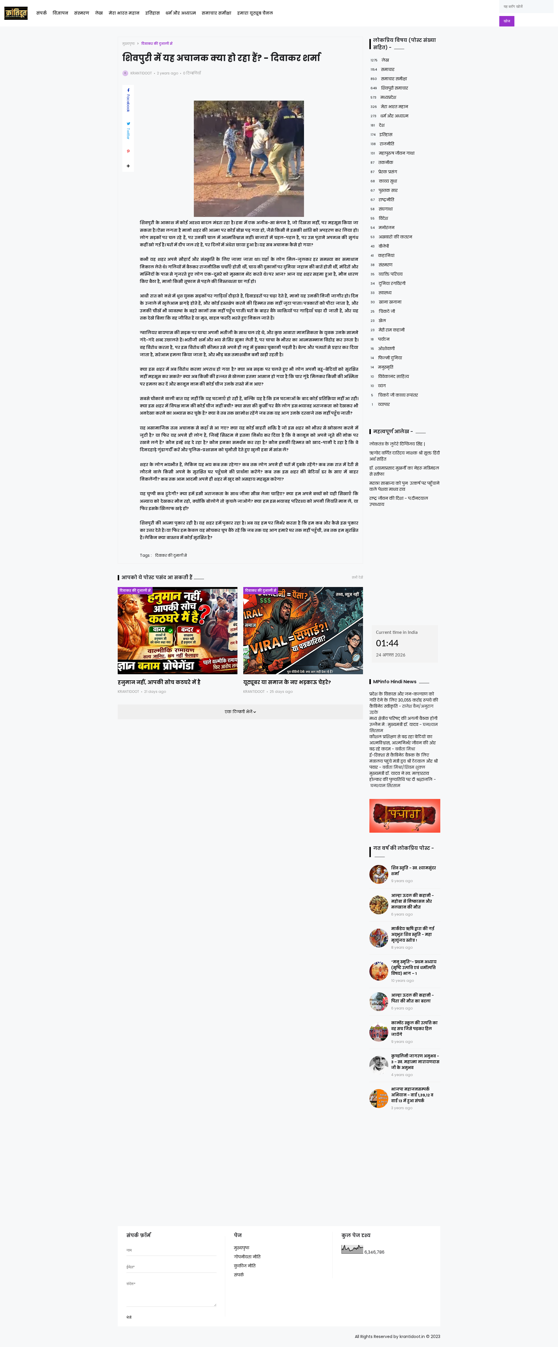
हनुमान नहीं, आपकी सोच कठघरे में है (159, 682)
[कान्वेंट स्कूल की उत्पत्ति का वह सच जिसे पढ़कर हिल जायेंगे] (378, 1032)
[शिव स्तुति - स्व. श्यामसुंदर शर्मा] (378, 874)
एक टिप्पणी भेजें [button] (239, 712)
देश (377, 125)
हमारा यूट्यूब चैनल (255, 13)
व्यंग (378, 386)
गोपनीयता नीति (247, 1257)
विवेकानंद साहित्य (390, 376)
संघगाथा (382, 209)
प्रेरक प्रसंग (384, 172)
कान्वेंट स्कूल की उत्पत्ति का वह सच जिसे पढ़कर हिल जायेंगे (414, 1028)
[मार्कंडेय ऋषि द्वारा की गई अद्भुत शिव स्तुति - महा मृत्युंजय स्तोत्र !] (378, 938)
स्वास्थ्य (381, 293)
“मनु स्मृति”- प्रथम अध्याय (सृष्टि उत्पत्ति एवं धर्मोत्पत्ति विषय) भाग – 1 (414, 967)
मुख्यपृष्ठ (128, 43)
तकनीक (382, 162)
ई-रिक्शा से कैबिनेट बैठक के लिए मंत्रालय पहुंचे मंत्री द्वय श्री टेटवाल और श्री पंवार (403, 761)
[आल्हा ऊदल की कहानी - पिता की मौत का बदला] (378, 1001)
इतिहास (152, 13)
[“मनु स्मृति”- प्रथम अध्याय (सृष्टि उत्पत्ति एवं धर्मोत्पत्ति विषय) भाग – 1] (378, 971)
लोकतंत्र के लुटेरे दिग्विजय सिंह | (397, 444)
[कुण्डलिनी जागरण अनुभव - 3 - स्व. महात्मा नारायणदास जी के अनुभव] (378, 1065)
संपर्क (41, 13)
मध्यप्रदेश (383, 97)
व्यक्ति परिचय (387, 274)
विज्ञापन (60, 13)
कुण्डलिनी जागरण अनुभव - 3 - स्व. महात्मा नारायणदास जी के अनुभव (415, 1062)
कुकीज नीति (244, 1266)
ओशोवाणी (383, 349)
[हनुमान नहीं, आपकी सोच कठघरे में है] (177, 630)
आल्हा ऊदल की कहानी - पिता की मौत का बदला (412, 998)
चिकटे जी (383, 311)
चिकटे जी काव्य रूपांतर (394, 395)
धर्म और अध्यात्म (181, 13)
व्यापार (381, 404)
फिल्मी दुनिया (386, 358)
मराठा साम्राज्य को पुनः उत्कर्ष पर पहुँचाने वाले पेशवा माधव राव (404, 486)
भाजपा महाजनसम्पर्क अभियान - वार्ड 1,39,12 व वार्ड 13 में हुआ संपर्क (412, 1095)
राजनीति (382, 144)
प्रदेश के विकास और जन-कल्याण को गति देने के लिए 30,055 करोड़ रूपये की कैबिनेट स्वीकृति (403, 700)
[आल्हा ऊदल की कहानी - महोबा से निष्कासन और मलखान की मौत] (378, 904)
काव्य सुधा (384, 181)
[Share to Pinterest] (128, 151)
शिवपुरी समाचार (389, 88)
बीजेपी (380, 246)
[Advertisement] (405, 564)
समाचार (382, 69)
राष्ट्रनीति (382, 200)
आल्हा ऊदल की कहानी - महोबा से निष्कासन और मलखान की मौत (412, 901)
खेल (378, 321)
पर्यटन (380, 339)
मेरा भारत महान (124, 13)
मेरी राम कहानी (388, 330)
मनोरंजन (382, 228)
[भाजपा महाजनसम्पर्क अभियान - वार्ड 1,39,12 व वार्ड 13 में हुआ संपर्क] (378, 1098)
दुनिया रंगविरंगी (388, 283)
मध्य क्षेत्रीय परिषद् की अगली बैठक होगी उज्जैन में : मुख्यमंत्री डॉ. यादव (403, 721)
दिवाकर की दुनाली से (157, 43)
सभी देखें (357, 577)
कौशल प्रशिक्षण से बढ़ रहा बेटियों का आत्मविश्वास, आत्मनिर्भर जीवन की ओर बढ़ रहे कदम (402, 743)
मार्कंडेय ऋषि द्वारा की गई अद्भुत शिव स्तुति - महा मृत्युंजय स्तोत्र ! (412, 934)
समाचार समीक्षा (216, 13)
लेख (99, 13)
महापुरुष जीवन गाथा (392, 153)
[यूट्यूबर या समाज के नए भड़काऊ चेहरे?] (303, 630)
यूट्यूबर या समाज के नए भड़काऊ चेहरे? (287, 682)
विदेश (379, 218)
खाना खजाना (386, 302)
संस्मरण (81, 13)
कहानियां (382, 255)
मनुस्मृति (382, 367)
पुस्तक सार (384, 190)
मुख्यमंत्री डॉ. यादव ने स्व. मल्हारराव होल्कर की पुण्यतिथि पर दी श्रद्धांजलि (400, 776)
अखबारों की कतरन (391, 237)
